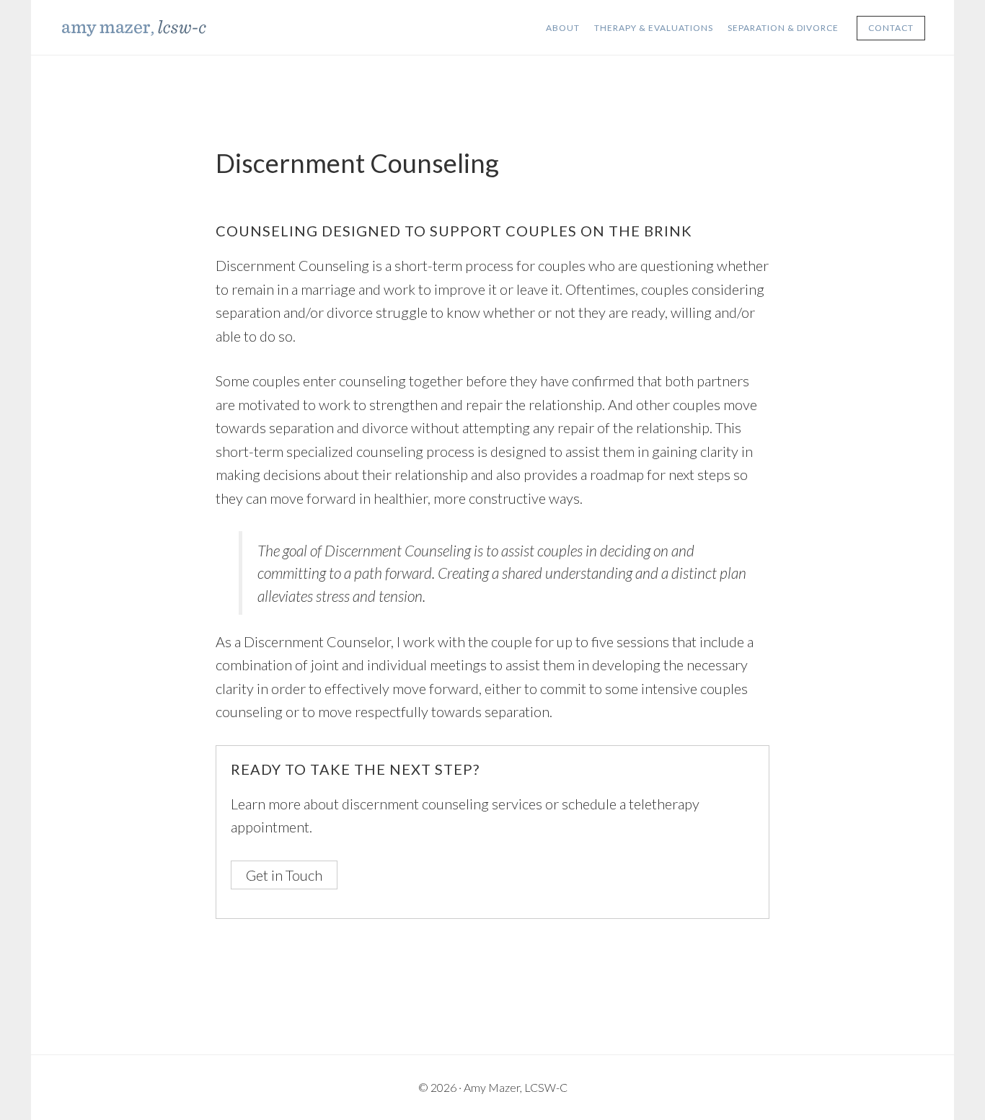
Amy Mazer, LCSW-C (168, 27)
